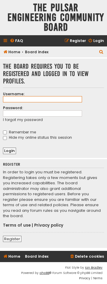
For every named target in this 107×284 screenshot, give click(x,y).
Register (12, 239)
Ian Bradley (94, 267)
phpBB (44, 273)
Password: (13, 107)
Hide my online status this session (40, 137)
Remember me (22, 132)
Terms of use (17, 225)
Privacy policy (48, 225)
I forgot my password (23, 119)
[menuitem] (16, 41)
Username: (14, 93)
